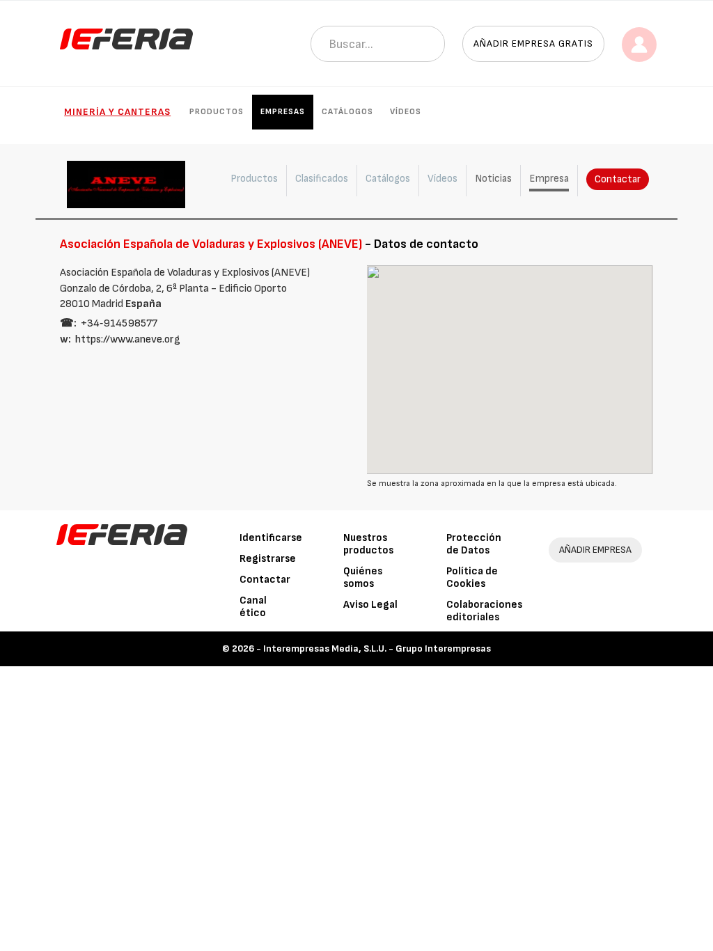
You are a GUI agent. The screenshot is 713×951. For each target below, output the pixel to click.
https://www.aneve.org (127, 339)
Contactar (618, 179)
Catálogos (347, 112)
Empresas (282, 112)
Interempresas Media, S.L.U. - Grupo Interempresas (377, 648)
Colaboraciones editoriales (484, 611)
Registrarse (268, 558)
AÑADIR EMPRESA (595, 550)
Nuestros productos (368, 544)
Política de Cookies (472, 577)
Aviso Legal (370, 604)
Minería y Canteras (117, 112)
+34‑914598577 (119, 323)
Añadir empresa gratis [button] (533, 43)
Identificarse (271, 537)
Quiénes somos (362, 577)
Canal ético (253, 607)
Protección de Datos (473, 544)
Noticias (493, 178)
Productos (216, 112)
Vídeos (405, 112)
